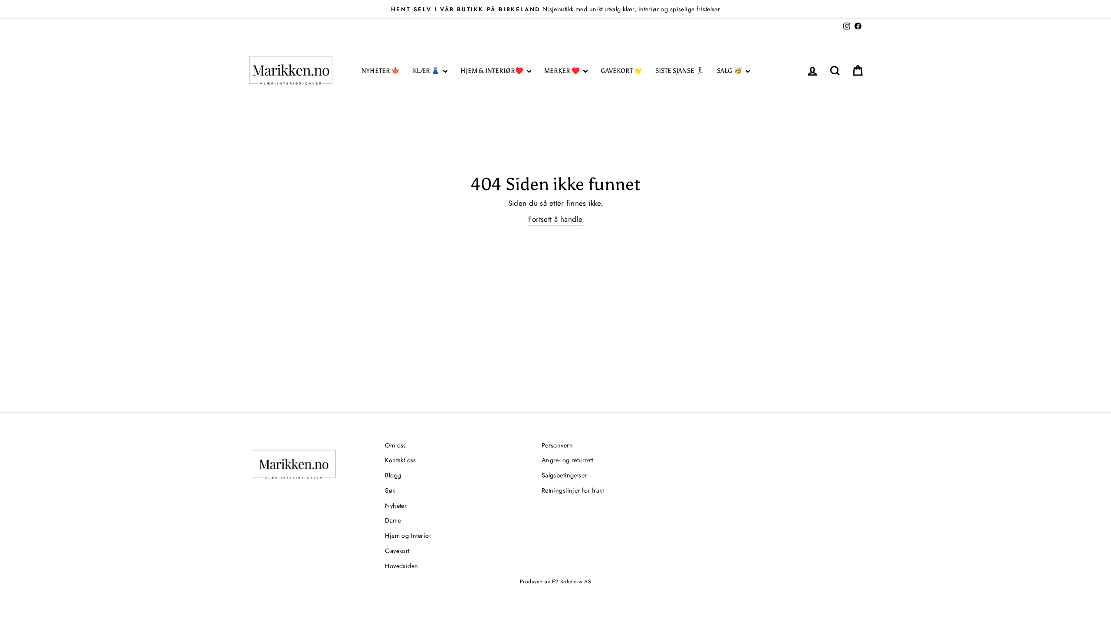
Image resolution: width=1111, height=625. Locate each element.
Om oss (395, 445)
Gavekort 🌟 (621, 71)
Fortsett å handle (555, 219)
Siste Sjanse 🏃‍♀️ (679, 71)
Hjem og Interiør (408, 535)
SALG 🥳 (730, 71)
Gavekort (397, 550)
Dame (393, 520)
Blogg (393, 475)
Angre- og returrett (567, 460)
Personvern (557, 445)
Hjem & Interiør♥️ (492, 71)
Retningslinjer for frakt (573, 490)
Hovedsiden (401, 566)
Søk (390, 490)
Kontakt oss (400, 460)
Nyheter (396, 505)
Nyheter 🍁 (381, 71)
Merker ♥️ (562, 71)
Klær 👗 (427, 71)
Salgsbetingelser (564, 475)
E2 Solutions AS (571, 582)
